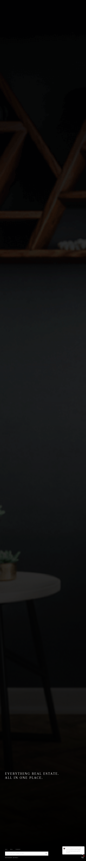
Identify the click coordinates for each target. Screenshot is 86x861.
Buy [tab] (6, 849)
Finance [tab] (18, 849)
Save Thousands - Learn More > (11, 857)
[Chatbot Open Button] (82, 857)
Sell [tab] (11, 849)
